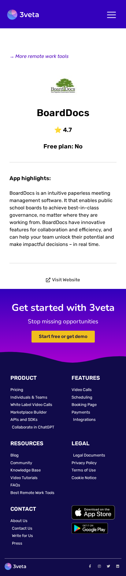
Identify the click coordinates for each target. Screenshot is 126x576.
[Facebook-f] (90, 566)
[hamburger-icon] (111, 15)
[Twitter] (108, 566)
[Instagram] (99, 566)
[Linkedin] (117, 566)
